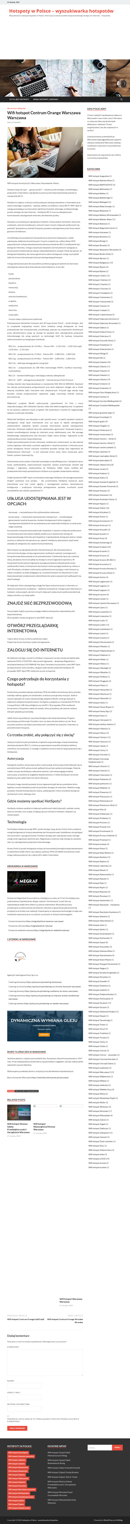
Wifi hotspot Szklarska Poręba (101, 1011)
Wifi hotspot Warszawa (16, 108)
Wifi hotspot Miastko (97, 646)
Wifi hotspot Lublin (96, 624)
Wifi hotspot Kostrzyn (98, 525)
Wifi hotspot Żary (96, 1145)
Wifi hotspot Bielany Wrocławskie (103, 215)
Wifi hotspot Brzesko (97, 245)
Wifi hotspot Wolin (96, 1102)
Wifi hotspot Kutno (96, 577)
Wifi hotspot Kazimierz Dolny (101, 499)
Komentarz (13, 1347)
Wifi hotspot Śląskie (16, 1504)
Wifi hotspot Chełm (97, 275)
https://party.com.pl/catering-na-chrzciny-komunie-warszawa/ (54, 986)
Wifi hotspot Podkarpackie (18, 1478)
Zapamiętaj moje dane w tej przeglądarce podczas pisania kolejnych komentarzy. (43, 1420)
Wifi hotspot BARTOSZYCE (100, 184)
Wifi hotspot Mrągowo (98, 681)
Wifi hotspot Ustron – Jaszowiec (102, 1055)
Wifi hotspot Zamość (97, 1137)
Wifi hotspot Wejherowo (99, 1076)
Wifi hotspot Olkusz (97, 733)
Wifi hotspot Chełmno (98, 280)
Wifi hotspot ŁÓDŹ (96, 1158)
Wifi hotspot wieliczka (98, 1085)
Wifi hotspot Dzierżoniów (99, 349)
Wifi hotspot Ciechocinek (99, 301)
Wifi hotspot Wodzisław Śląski (101, 1098)
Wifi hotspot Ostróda (97, 754)
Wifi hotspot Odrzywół (98, 720)
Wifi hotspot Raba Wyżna (99, 853)
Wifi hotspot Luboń (96, 633)
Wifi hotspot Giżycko (97, 371)
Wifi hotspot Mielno (97, 663)
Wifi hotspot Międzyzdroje (100, 650)
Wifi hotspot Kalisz (96, 477)
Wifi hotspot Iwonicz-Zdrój (100, 443)
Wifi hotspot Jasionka (98, 451)
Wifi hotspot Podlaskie (17, 1482)
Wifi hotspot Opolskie (17, 1475)
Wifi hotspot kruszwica (98, 564)
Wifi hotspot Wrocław (98, 1111)
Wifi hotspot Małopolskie (18, 1471)
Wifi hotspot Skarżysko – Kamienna (103, 904)
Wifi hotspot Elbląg (96, 353)
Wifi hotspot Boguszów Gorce (101, 228)
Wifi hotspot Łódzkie (16, 1501)
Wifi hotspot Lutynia (97, 637)
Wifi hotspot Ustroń (97, 1050)
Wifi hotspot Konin (96, 516)
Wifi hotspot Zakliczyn (98, 1128)
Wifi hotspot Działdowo (98, 345)
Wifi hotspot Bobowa (97, 223)
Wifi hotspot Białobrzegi (99, 197)
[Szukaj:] (105, 1447)
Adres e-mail (14, 1393)
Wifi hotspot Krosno (97, 555)
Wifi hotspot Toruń (96, 1029)
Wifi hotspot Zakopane (98, 1132)
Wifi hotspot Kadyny (97, 473)
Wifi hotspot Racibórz (98, 857)
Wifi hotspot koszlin (97, 534)
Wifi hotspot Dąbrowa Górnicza (102, 319)
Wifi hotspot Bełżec (97, 193)
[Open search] (121, 99)
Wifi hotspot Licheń (97, 599)
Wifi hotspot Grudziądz (98, 417)
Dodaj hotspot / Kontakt (45, 99)
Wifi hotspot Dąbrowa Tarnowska (103, 323)
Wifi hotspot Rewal (96, 870)
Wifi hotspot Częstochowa (100, 314)
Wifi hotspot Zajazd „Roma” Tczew (62, 1477)
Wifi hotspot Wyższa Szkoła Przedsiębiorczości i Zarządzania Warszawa (18, 1128)
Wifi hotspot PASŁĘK (97, 788)
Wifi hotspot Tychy (96, 1042)
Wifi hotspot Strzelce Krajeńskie (102, 972)
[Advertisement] (65, 40)
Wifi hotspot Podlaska (98, 818)
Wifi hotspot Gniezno (97, 383)
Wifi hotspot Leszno (97, 594)
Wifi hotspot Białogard (98, 202)
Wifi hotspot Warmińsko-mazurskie (22, 1489)
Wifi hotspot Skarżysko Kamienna (103, 912)
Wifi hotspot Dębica (97, 327)
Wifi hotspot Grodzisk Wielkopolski (104, 405)
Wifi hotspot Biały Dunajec (100, 206)
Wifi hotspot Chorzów (98, 288)
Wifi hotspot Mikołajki (98, 668)
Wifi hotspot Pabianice (98, 779)
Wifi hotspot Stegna (97, 968)
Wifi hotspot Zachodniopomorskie (21, 1497)
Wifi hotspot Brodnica (98, 236)
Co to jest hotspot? (19, 99)
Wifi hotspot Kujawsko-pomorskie (21, 1456)
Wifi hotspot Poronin (97, 822)
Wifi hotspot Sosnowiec (98, 946)
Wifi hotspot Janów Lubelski (100, 447)
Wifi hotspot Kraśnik (97, 551)
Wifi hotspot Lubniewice (99, 629)
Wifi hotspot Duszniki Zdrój (100, 340)
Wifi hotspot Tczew (96, 1024)
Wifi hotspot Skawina (97, 916)
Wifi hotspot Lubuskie (17, 1464)
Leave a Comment (14, 122)
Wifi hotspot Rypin (96, 887)
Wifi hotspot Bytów (97, 271)
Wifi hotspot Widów (97, 1081)
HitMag (119, 1520)
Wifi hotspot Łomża (97, 1163)
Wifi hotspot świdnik (97, 990)
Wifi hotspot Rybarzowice (99, 874)
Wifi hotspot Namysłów (98, 689)
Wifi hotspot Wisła (96, 1094)
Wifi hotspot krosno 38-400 (100, 560)
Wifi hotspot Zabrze (97, 1119)
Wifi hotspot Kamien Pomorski (101, 486)
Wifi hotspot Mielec (97, 659)
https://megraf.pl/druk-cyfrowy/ (39, 926)
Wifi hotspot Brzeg (96, 241)
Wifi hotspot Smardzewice (99, 933)
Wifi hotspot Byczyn (97, 258)
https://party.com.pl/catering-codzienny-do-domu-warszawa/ (51, 991)
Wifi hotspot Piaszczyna (98, 796)
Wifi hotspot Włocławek (99, 1115)
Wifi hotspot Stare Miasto (99, 959)
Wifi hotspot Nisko (96, 702)
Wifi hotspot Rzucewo (98, 896)
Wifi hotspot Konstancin (99, 521)
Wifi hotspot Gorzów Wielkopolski (103, 401)
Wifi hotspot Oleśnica (98, 728)
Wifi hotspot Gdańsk (97, 362)
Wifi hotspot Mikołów (98, 672)
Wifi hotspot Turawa (97, 1037)
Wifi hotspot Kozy (96, 538)
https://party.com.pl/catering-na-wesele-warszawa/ (46, 1003)
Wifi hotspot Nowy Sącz (98, 711)
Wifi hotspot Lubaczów (98, 616)
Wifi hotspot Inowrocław (99, 434)
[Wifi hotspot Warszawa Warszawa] (71, 1201)
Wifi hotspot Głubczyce (98, 430)
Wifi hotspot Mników (97, 676)
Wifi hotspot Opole (96, 746)
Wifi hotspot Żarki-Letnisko (100, 1141)
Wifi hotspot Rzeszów (98, 891)
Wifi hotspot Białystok (98, 210)
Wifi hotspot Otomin (97, 766)
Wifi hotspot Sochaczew (98, 938)
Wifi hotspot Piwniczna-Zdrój (101, 805)
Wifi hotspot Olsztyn (97, 737)
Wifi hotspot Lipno (96, 607)
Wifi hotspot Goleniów (98, 388)
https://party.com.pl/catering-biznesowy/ (44, 982)
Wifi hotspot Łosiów (97, 1167)
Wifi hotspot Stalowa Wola (100, 951)
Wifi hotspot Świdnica (98, 985)
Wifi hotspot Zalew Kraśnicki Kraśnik (64, 1467)
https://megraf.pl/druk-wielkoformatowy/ (51, 930)
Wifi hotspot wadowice (98, 1068)
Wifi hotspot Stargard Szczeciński (102, 964)
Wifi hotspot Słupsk (97, 1016)
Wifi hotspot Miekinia (98, 655)
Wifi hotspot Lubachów (98, 612)
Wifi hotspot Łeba (96, 1154)
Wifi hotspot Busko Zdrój (99, 254)
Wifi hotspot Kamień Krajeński (101, 482)
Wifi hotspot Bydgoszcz (98, 262)
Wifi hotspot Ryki (96, 883)
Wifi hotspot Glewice (97, 375)
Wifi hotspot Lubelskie (17, 1460)
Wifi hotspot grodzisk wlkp (100, 413)
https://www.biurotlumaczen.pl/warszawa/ (50, 1077)
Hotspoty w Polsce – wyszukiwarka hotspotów (61, 11)
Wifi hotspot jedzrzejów (98, 460)
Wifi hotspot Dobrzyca (98, 336)
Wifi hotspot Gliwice (97, 379)
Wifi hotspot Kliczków (98, 512)
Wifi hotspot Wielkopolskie (19, 1493)
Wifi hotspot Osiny (96, 750)
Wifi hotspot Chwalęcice (99, 293)
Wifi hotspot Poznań (97, 827)
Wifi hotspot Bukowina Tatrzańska (103, 249)
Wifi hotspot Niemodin (98, 698)
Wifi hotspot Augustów (98, 176)
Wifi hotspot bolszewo (98, 232)
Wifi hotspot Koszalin (97, 529)
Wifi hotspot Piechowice (99, 801)
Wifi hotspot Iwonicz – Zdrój (100, 438)
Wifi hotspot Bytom (97, 267)
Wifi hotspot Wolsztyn (98, 1106)
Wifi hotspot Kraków (97, 547)
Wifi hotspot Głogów (97, 425)
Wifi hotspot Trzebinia (98, 1033)
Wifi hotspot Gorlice (97, 396)
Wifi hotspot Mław (96, 685)
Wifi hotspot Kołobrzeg (98, 542)
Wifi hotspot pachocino (98, 783)
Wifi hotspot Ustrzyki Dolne (100, 1063)
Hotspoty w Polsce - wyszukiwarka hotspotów (40, 1520)
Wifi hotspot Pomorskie (17, 1486)
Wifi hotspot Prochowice (99, 831)
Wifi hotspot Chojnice (98, 284)
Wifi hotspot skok (96, 925)
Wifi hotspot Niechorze (98, 694)
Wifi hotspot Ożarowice (98, 775)
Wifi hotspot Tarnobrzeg (99, 1020)
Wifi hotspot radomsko (98, 865)
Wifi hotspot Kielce (96, 508)
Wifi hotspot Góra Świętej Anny (102, 392)
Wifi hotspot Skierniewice (99, 920)
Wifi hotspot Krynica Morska (101, 568)
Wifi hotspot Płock (96, 848)
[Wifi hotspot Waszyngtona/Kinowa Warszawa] (45, 1113)
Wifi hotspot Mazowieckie (26, 1091)
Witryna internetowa (18, 1404)
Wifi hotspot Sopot (96, 942)
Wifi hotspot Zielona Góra (99, 1150)
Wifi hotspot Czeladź (97, 310)
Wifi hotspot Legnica (97, 586)
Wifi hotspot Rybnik (97, 878)
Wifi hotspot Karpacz (97, 490)
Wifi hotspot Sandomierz (99, 900)
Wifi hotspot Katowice (98, 495)
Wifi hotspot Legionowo (99, 581)
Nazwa (11, 1381)
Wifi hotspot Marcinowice (99, 642)
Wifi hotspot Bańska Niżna (100, 180)
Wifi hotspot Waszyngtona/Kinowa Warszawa (44, 1127)
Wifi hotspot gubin (96, 421)
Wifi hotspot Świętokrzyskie (19, 1508)
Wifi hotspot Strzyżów (98, 977)
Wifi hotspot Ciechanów (99, 297)
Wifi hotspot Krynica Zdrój (100, 573)
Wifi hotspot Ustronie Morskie (101, 1059)
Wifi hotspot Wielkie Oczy (99, 1089)
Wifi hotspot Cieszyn (97, 306)
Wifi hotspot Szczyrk (97, 1007)
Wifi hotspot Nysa (96, 715)
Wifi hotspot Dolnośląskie (18, 1453)
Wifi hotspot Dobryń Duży (100, 332)
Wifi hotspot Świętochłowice (101, 994)
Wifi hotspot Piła (95, 809)
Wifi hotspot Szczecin (97, 1003)
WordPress (108, 1520)
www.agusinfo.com (105, 139)
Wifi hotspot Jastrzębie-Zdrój (101, 456)
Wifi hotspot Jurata (96, 469)
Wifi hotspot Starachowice (100, 955)
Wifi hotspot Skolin (96, 929)
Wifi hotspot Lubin (96, 620)
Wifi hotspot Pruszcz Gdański (101, 835)
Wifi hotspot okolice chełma (100, 724)
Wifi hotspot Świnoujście (99, 998)
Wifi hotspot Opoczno (98, 741)
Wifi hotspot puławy (97, 844)
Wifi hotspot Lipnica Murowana (102, 603)
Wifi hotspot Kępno (97, 503)
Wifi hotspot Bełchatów (98, 189)
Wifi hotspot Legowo (97, 590)
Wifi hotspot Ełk (95, 358)
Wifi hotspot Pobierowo (99, 814)
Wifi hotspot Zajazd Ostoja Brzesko (63, 1472)
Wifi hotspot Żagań (96, 1124)
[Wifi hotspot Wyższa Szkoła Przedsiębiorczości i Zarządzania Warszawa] (19, 1113)
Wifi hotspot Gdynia (97, 366)
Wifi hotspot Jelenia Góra (99, 464)
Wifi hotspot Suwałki (97, 981)
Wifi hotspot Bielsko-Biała (99, 219)
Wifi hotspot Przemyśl (98, 840)
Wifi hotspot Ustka (96, 1046)
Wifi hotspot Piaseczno (98, 792)
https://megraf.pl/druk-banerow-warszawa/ (45, 921)
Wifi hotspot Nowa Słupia (99, 707)
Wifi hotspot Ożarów (97, 770)
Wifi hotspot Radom (97, 861)
